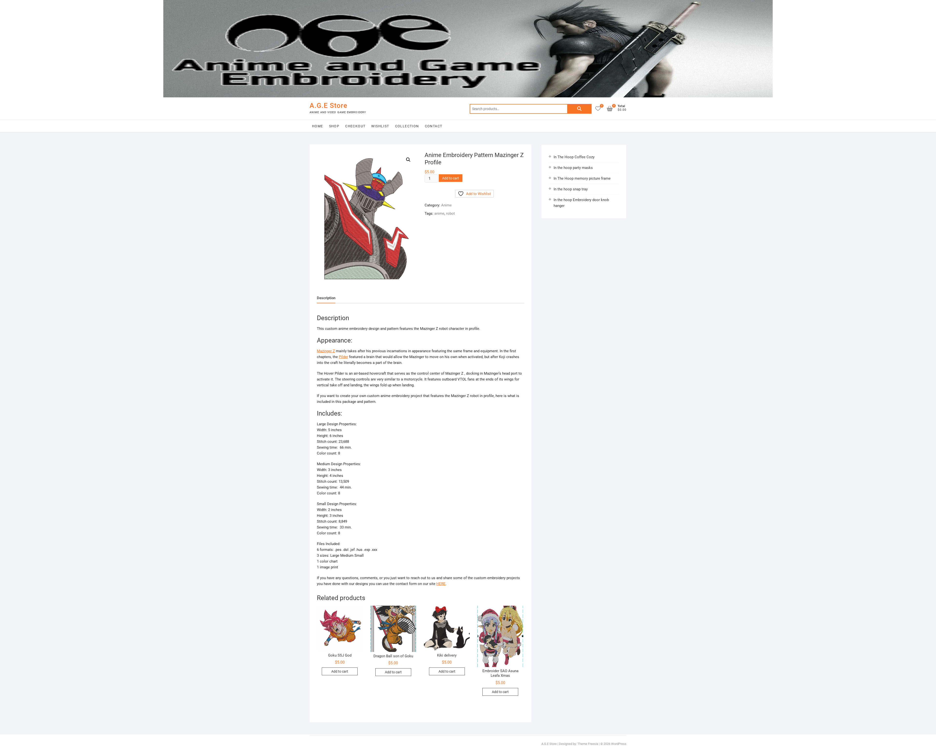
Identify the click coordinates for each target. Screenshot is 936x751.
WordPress (618, 744)
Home (317, 126)
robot (450, 213)
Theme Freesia (587, 744)
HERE (441, 584)
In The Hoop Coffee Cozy (574, 157)
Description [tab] (326, 298)
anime (439, 213)
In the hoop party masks (573, 168)
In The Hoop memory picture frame (582, 178)
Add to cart (450, 178)
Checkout (355, 126)
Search (579, 109)
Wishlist (380, 126)
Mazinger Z (326, 351)
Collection (407, 126)
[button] (408, 159)
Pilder (343, 357)
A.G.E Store (328, 106)
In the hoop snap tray (571, 189)
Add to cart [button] (339, 671)
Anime (446, 205)
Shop (334, 126)
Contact (433, 126)
